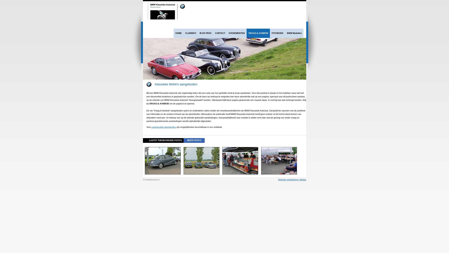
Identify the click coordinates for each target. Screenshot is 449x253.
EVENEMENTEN (237, 33)
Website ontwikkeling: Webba (292, 180)
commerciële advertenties (163, 127)
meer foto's (194, 140)
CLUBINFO (190, 33)
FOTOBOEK (277, 33)
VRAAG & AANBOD (258, 33)
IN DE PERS (206, 33)
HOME (178, 33)
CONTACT (220, 33)
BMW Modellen (294, 33)
